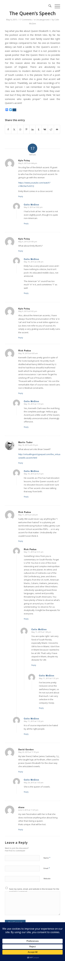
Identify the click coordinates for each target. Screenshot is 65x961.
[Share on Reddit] (51, 129)
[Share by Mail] (57, 129)
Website (47, 878)
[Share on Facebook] (8, 129)
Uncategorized (42, 19)
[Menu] (55, 6)
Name (47, 857)
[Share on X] (14, 129)
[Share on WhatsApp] (20, 129)
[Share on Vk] (45, 129)
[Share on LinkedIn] (33, 129)
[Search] (48, 6)
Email (47, 868)
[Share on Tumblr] (39, 129)
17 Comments (25, 19)
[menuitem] (48, 6)
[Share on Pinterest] (27, 129)
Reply (20, 196)
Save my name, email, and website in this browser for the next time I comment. (34, 890)
